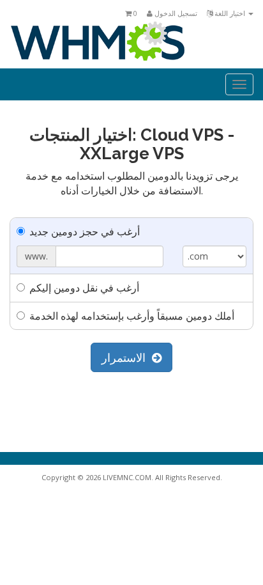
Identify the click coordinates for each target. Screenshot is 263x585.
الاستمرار (126, 357)
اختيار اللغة (230, 13)
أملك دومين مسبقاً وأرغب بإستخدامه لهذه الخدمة (131, 316)
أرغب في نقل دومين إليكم (84, 288)
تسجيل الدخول (175, 13)
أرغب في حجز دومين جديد (84, 231)
